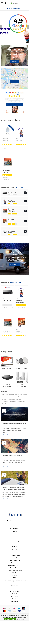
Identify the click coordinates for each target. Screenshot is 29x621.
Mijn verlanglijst (14, 596)
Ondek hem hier (14, 264)
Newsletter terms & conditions (14, 570)
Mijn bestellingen (14, 591)
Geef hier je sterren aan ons (14, 104)
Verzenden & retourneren (14, 565)
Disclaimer (14, 575)
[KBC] (19, 608)
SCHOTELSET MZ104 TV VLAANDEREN (6, 172)
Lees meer (5, 435)
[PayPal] (14, 611)
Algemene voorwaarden (14, 560)
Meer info (14, 61)
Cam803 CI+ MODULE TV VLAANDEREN (20, 333)
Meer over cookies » (20, 619)
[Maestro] (24, 608)
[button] (1, 27)
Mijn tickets (14, 593)
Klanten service (14, 563)
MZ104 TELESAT (7, 300)
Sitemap (14, 577)
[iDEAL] (14, 608)
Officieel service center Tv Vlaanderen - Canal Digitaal (14, 580)
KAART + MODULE (5, 355)
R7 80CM (5, 140)
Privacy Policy (14, 572)
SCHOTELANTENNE (20, 355)
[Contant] (9, 608)
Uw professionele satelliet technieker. (14, 558)
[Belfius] (4, 608)
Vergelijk (14, 598)
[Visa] (19, 611)
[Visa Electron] (24, 611)
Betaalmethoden (14, 567)
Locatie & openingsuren (14, 555)
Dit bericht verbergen (10, 619)
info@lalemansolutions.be (15, 535)
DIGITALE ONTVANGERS (6, 372)
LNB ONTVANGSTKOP (21, 372)
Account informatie (14, 589)
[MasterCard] (5, 611)
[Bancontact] (10, 611)
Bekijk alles (20, 187)
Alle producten (14, 601)
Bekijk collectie (6, 122)
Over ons (14, 553)
